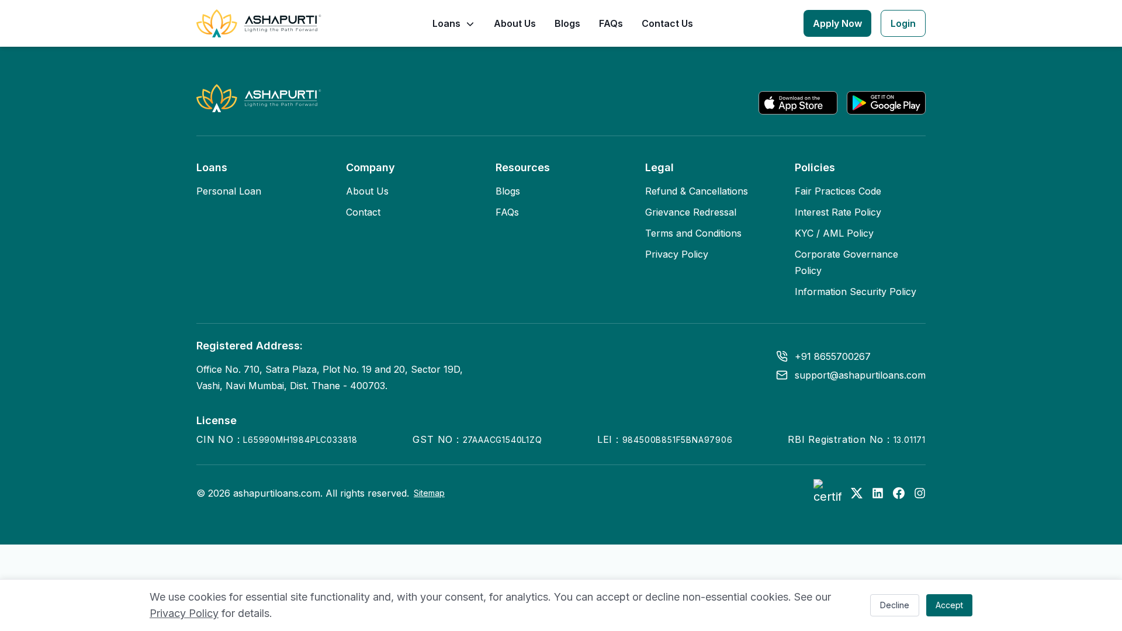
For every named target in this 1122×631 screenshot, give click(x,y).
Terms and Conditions (693, 233)
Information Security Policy (855, 291)
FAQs (611, 23)
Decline (894, 605)
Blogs (567, 23)
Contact (363, 212)
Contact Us (667, 23)
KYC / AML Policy (834, 233)
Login (903, 23)
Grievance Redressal (690, 212)
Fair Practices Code (838, 191)
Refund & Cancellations (696, 191)
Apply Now (837, 23)
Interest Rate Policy (838, 212)
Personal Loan (228, 191)
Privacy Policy (184, 613)
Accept (949, 605)
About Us (515, 23)
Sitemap (429, 493)
